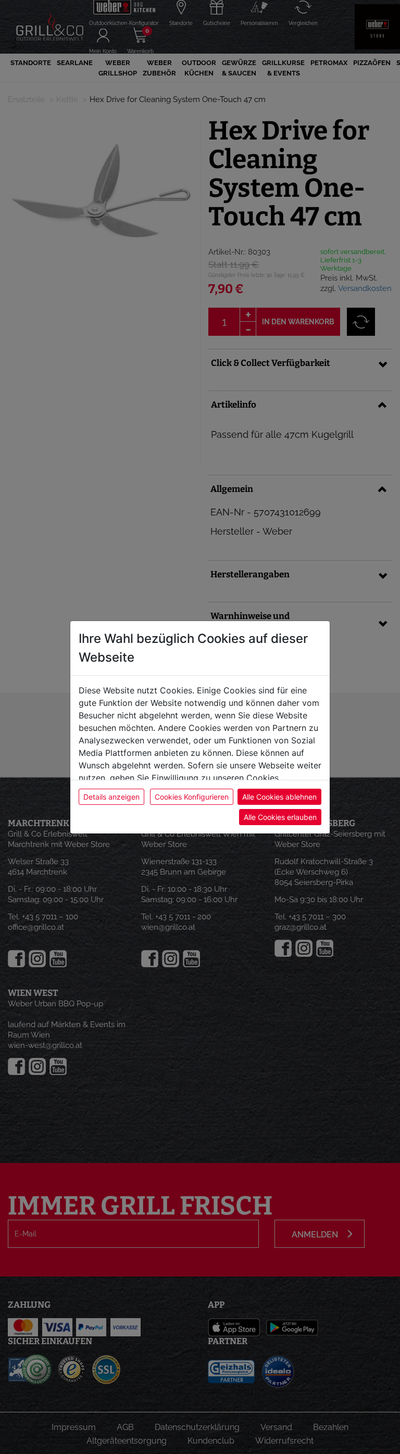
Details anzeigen (111, 796)
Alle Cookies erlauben (280, 817)
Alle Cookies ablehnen (279, 796)
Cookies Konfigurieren (192, 796)
